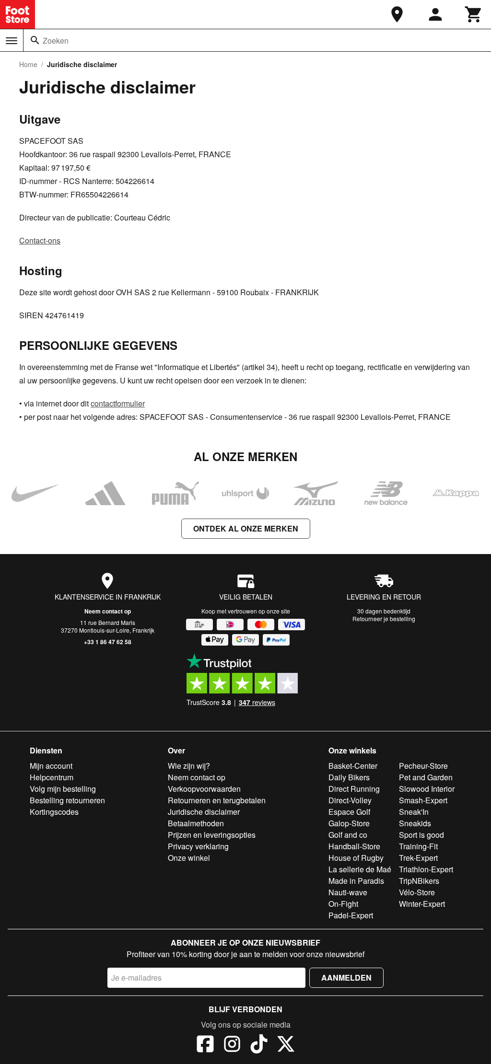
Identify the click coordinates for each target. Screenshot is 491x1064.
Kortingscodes (54, 811)
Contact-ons (39, 240)
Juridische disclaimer (204, 811)
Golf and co (347, 834)
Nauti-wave (347, 892)
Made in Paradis (356, 880)
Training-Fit (418, 846)
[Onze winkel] (397, 14)
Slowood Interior (427, 788)
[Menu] (11, 40)
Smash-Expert (423, 800)
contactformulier (118, 403)
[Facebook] (205, 1045)
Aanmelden (346, 977)
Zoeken (56, 40)
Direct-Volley (350, 800)
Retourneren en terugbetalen (217, 800)
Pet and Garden (426, 777)
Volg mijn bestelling (63, 788)
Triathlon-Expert (426, 869)
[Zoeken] (35, 40)
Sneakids (415, 823)
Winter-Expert (422, 903)
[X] (285, 1045)
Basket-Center (352, 765)
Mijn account (51, 765)
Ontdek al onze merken (245, 528)
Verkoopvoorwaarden (204, 788)
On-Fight (343, 903)
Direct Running (354, 788)
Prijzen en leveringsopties (212, 834)
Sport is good (421, 834)
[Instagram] (232, 1045)
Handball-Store (354, 846)
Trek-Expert (418, 857)
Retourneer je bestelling (383, 618)
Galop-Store (349, 823)
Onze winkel (189, 857)
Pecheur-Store (423, 765)
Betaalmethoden (196, 823)
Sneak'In (414, 811)
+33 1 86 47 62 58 (107, 641)
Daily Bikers (349, 777)
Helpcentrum (51, 777)
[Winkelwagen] (473, 14)
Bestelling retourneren (67, 800)
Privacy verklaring (198, 846)
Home (28, 64)
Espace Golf (349, 811)
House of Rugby (356, 857)
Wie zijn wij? (189, 765)
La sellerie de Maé (359, 869)
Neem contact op (107, 611)
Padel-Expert (350, 915)
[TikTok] (259, 1045)
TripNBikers (419, 880)
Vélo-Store (417, 892)
